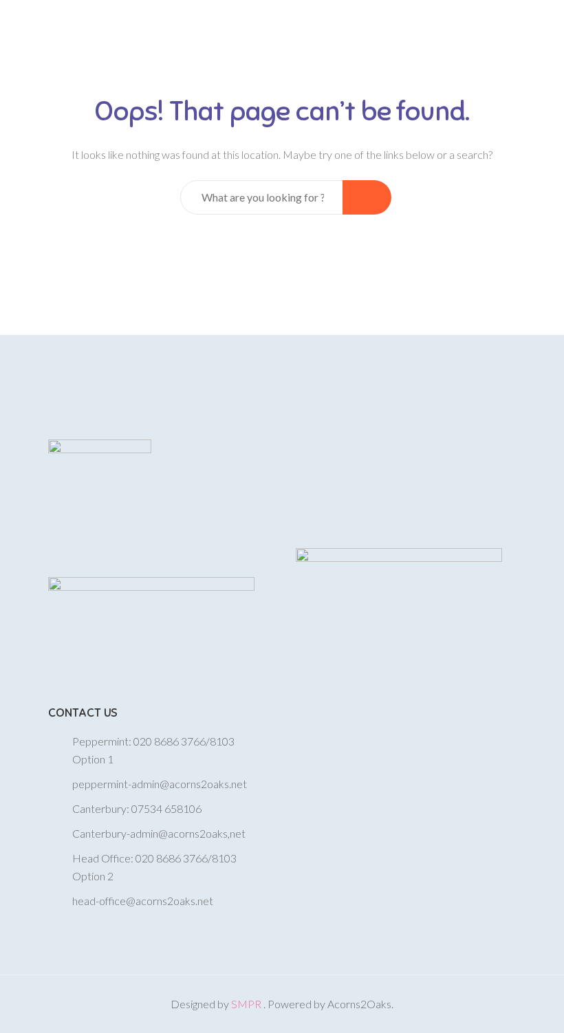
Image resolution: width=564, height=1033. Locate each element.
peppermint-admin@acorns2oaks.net (159, 783)
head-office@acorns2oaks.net (142, 900)
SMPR (247, 1003)
